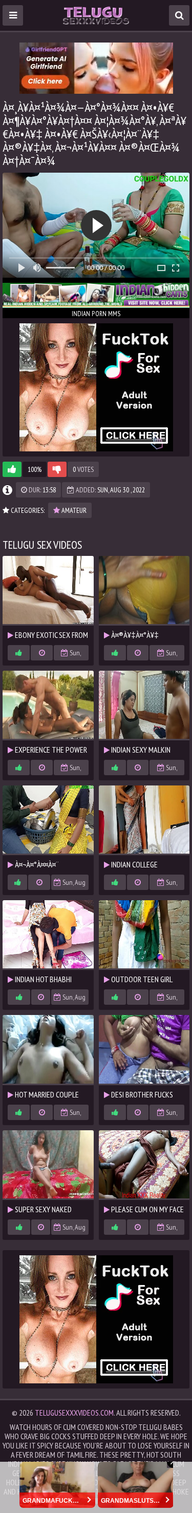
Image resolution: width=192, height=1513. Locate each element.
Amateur (73, 510)
